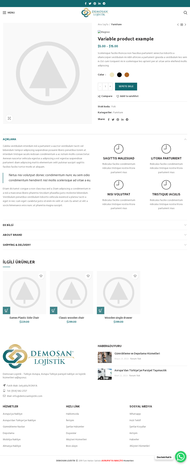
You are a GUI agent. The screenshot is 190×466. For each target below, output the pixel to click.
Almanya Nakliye (12, 446)
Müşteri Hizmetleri (76, 439)
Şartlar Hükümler (75, 427)
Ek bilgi (8, 225)
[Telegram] (104, 3)
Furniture (116, 24)
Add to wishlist (129, 96)
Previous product (178, 25)
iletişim (133, 433)
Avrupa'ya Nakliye (12, 414)
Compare (106, 96)
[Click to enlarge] (9, 118)
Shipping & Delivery (17, 244)
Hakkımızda (72, 414)
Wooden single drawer (118, 317)
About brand (12, 234)
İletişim (70, 420)
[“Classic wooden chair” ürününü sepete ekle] (53, 310)
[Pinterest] (94, 3)
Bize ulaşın (72, 446)
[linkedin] (99, 3)
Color (101, 75)
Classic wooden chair (71, 317)
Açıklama (9, 139)
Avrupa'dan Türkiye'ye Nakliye (19, 420)
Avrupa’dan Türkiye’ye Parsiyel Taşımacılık (140, 370)
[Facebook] (86, 3)
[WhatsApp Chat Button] (180, 456)
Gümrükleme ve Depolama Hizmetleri (137, 353)
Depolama (8, 433)
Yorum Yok (135, 359)
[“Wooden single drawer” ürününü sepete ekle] (100, 310)
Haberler (134, 439)
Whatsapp (135, 414)
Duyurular (71, 433)
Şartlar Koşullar (138, 427)
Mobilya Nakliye (12, 439)
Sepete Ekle (126, 86)
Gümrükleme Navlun (14, 427)
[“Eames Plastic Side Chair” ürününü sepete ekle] (6, 310)
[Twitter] (90, 3)
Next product (185, 25)
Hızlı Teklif (135, 420)
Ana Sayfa (103, 24)
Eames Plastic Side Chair (24, 317)
